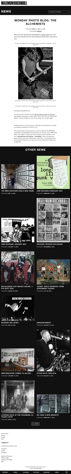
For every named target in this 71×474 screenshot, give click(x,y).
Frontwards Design (37, 468)
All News (35, 424)
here (51, 118)
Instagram (4, 452)
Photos (39, 31)
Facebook (4, 449)
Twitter (3, 450)
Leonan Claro (45, 35)
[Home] (14, 4)
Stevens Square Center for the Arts (44, 114)
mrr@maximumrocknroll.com (9, 446)
